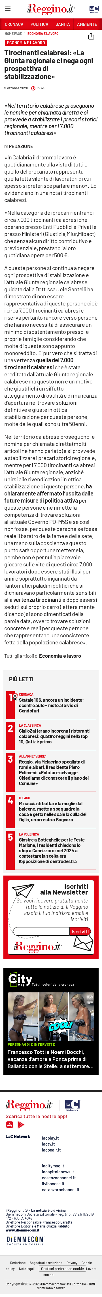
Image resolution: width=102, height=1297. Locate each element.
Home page (13, 33)
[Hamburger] (7, 10)
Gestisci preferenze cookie (62, 1268)
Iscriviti (80, 931)
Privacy (72, 1263)
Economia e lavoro (42, 33)
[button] (91, 36)
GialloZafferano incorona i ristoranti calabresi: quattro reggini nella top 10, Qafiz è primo (54, 736)
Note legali (27, 1269)
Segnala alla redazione (46, 1263)
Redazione (18, 1263)
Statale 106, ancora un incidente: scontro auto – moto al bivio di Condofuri (51, 705)
